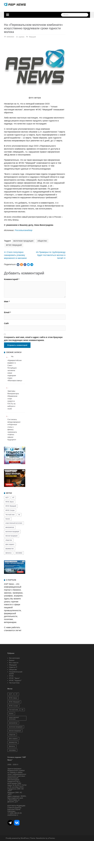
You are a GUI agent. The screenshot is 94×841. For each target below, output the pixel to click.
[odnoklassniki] (21, 264)
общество (42, 241)
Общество (13, 669)
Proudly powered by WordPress (17, 838)
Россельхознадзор (23, 230)
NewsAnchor (40, 838)
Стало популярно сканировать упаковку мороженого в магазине (15, 255)
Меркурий (32, 37)
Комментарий (11, 279)
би (19, 514)
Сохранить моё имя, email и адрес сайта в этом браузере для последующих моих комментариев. (33, 338)
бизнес (8, 519)
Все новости (13, 663)
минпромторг (10, 527)
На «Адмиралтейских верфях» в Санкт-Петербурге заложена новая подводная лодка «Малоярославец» (14, 368)
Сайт (6, 323)
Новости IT (13, 667)
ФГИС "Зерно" (14, 678)
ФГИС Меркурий (14, 245)
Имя (7, 301)
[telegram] (31, 264)
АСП (7, 497)
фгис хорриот (10, 544)
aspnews (21, 37)
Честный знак (10, 514)
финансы (9, 553)
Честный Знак (14, 683)
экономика (18, 553)
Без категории (14, 658)
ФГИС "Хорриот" (15, 680)
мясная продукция (12, 536)
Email (7, 312)
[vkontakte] (18, 264)
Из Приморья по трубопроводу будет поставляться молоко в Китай (50, 255)
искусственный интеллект (14, 523)
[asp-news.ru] (15, 4)
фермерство (10, 548)
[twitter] (28, 264)
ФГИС (11, 676)
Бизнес (11, 660)
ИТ (13, 497)
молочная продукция (23, 241)
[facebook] (25, 264)
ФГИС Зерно (10, 502)
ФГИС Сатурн (10, 510)
